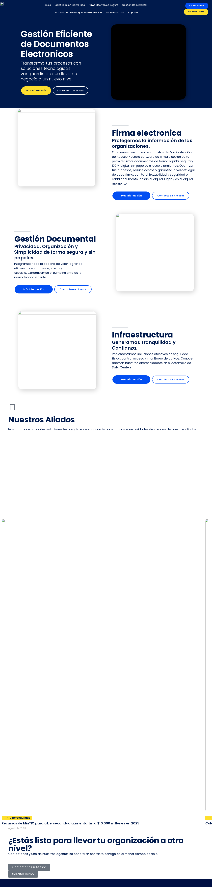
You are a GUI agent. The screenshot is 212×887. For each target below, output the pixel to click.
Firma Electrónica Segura (103, 5)
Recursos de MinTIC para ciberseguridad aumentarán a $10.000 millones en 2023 (70, 823)
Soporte (133, 12)
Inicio (48, 5)
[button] (106, 505)
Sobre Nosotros (115, 12)
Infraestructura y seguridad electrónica (78, 12)
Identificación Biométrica (70, 5)
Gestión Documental (134, 5)
